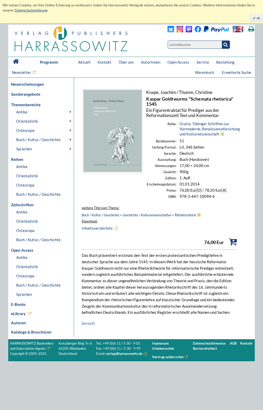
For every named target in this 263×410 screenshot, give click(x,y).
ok (258, 18)
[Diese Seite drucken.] (251, 29)
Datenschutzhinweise (209, 343)
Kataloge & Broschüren (31, 332)
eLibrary (18, 313)
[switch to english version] (238, 29)
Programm (49, 62)
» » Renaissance (139, 214)
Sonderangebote (25, 94)
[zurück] (88, 323)
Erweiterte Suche (236, 72)
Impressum (160, 343)
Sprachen (24, 149)
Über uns (126, 62)
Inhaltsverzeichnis (97, 228)
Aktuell (84, 62)
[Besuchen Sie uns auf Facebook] (196, 31)
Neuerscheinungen (27, 84)
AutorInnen (150, 62)
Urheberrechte (163, 348)
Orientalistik (27, 121)
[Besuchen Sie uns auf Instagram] (178, 31)
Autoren (18, 322)
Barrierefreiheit (205, 348)
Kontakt (104, 62)
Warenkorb (205, 72)
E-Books (18, 304)
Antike (21, 112)
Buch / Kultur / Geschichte (38, 139)
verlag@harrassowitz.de (124, 354)
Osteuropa (25, 130)
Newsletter (21, 72)
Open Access (178, 62)
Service (202, 62)
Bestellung (225, 62)
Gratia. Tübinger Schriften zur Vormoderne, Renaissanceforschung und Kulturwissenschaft (210, 128)
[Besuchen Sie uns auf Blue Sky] (170, 31)
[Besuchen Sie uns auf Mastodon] (187, 31)
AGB (233, 343)
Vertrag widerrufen (168, 357)
